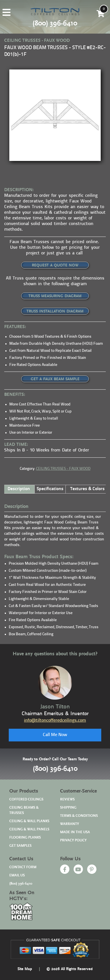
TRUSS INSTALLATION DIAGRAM (55, 311)
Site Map (24, 969)
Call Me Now (55, 735)
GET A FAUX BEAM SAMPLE (55, 379)
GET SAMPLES (20, 846)
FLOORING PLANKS (25, 837)
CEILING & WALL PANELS (29, 829)
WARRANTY (69, 824)
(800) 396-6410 (55, 768)
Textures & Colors (87, 489)
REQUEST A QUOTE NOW (55, 265)
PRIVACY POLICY (73, 840)
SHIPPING (68, 808)
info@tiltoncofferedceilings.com (55, 720)
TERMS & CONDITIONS (79, 816)
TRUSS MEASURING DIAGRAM (55, 296)
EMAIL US (17, 875)
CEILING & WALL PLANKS (29, 821)
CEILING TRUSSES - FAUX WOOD (63, 469)
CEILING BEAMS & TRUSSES (24, 810)
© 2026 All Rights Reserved (69, 969)
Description (19, 489)
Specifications (50, 489)
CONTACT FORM (22, 867)
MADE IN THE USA (75, 832)
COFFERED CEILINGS (26, 799)
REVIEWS (67, 799)
